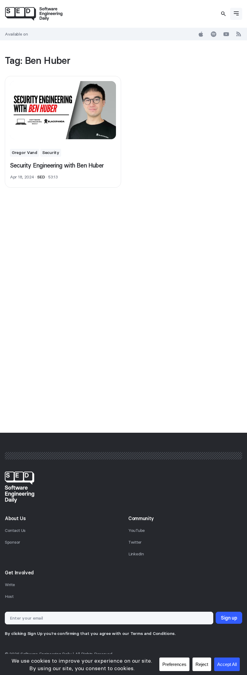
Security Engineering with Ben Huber (57, 165)
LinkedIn (136, 554)
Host (9, 596)
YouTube (136, 530)
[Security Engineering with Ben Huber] (63, 110)
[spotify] (213, 34)
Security (50, 152)
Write (10, 584)
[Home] (34, 14)
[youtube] (226, 34)
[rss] (239, 34)
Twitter (135, 542)
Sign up (229, 618)
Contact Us (15, 530)
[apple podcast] (201, 34)
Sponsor (12, 542)
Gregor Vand (24, 152)
